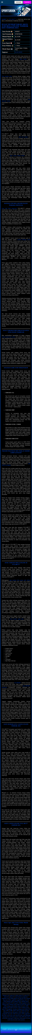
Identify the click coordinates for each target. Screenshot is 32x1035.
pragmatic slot (5, 998)
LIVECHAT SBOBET (18, 3)
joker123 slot (20, 1004)
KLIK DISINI (18, 52)
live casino (18, 1007)
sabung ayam (10, 1001)
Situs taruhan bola (7, 76)
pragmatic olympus (12, 1009)
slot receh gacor (11, 1016)
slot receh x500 (20, 1016)
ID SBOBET (17, 682)
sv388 (11, 998)
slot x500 (25, 1006)
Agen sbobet (23, 59)
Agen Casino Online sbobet (17, 155)
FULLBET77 (12, 19)
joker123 (12, 995)
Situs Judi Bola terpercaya (9, 208)
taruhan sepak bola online (8, 337)
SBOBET (4, 19)
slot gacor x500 (17, 1003)
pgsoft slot (16, 998)
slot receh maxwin (15, 1015)
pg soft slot (23, 998)
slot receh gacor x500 (11, 1018)
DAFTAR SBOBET (27, 3)
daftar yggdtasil (12, 1000)
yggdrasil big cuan (21, 1000)
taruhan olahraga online (23, 239)
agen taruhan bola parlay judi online (19, 580)
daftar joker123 (19, 995)
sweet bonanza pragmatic (21, 997)
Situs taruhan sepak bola (16, 619)
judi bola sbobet (23, 137)
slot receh (7, 1015)
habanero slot (6, 995)
